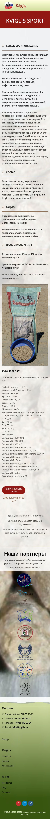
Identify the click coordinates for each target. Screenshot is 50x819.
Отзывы (6, 792)
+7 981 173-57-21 (23, 722)
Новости (6, 756)
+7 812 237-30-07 (23, 718)
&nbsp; (5, 739)
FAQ (4, 787)
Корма (5, 761)
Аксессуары (8, 765)
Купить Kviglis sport (13, 490)
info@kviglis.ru (20, 727)
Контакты (7, 782)
